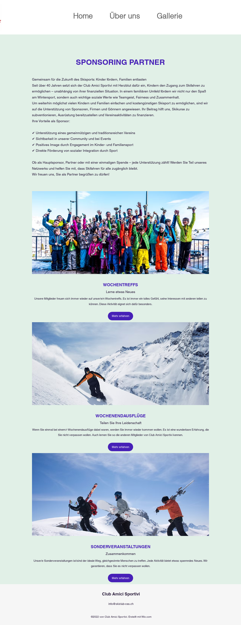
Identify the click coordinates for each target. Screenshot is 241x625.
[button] (120, 316)
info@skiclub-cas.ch (120, 603)
